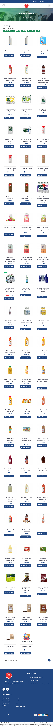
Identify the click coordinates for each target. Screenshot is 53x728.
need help (35, 1)
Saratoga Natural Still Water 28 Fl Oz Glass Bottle (43, 289)
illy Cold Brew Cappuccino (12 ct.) (26, 197)
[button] (9, 55)
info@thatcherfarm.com (36, 677)
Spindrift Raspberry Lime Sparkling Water (10, 228)
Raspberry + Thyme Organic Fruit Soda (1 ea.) (26, 259)
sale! (5, 272)
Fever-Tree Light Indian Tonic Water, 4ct (26, 322)
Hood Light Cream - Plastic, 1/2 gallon (26, 647)
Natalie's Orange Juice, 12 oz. (9, 410)
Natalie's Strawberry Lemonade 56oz (43, 498)
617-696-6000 (34, 680)
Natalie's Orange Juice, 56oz (26, 351)
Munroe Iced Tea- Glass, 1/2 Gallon (43, 469)
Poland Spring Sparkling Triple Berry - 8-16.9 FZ (43, 198)
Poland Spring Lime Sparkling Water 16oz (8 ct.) (26, 110)
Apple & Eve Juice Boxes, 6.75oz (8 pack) (26, 440)
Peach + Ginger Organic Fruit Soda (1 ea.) (43, 259)
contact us (42, 1)
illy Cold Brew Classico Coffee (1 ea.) (43, 140)
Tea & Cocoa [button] (31, 30)
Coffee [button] (24, 30)
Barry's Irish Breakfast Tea (43, 559)
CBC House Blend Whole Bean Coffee (26, 618)
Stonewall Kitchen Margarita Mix (10, 559)
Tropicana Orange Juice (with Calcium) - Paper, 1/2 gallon (43, 381)
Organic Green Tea (10, 587)
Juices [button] (18, 30)
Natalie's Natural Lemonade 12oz (26, 79)
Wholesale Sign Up (20, 706)
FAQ (17, 703)
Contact (18, 698)
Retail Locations (20, 701)
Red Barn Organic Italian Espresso (43, 588)
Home (22, 17)
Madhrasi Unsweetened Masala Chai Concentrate (43, 80)
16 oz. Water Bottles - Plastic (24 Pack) (26, 140)
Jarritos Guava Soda (43, 528)
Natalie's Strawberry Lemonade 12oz (10, 79)
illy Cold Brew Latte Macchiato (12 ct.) (43, 169)
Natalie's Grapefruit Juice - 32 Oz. (43, 410)
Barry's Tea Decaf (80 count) (43, 50)
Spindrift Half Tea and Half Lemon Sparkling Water (43, 229)
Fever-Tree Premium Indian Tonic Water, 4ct (43, 322)
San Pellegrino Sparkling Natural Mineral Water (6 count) (10, 290)
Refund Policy (6, 701)
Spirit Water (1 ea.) (26, 50)
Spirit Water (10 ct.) (10, 50)
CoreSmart (22, 714)
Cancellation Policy (5, 704)
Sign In (49, 1)
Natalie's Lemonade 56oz (26, 498)
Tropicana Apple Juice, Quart (10, 439)
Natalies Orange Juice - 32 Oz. (43, 351)
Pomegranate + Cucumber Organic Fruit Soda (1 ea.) (10, 259)
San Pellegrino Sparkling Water (26, 289)
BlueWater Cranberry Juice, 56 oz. (10, 469)
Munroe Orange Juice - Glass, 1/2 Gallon (10, 380)
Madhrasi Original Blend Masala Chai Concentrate (26, 529)
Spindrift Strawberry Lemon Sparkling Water (26, 229)
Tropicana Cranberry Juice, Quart (26, 469)
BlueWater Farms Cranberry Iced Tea (10, 528)
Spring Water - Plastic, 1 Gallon (43, 110)
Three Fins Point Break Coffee (9, 647)
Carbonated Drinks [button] (9, 30)
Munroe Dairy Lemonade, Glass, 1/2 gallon (10, 499)
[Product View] (10, 47)
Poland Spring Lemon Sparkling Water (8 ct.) (10, 110)
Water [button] (38, 30)
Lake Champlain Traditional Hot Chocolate (26, 588)
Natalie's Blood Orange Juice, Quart (9, 351)
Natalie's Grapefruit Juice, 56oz (26, 410)
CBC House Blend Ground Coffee (10, 618)
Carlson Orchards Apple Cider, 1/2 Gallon (43, 439)
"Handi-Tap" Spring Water (10, 140)
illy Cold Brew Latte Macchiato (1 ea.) (26, 169)
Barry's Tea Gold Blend (26, 559)
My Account (5, 698)
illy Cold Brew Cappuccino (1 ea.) (10, 197)
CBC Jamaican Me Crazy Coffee (43, 618)
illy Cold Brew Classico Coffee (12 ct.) (10, 169)
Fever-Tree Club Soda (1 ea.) (10, 321)
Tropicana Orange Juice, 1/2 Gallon (26, 380)
